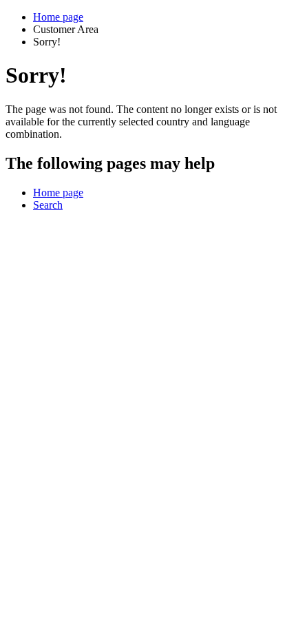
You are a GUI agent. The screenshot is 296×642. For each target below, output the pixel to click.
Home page (58, 17)
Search (48, 205)
